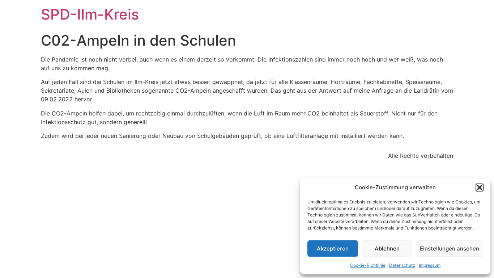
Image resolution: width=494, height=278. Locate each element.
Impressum (429, 265)
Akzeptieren (333, 248)
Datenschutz (402, 265)
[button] (479, 187)
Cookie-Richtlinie (368, 265)
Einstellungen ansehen (449, 248)
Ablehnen (387, 248)
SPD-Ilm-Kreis (90, 14)
